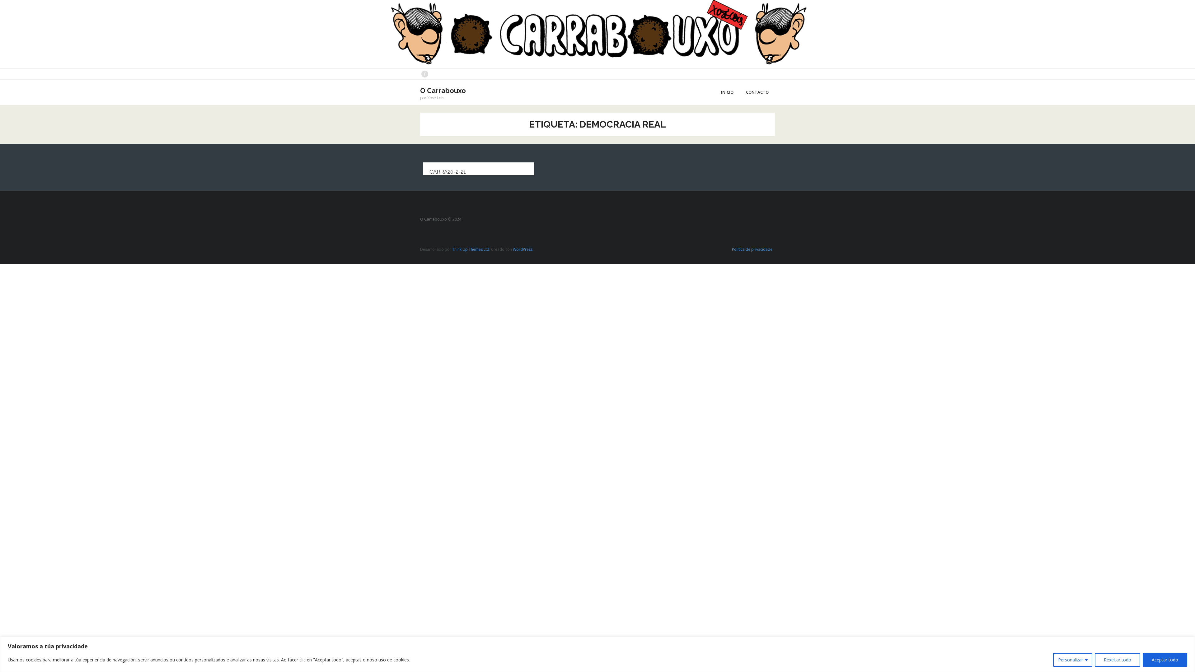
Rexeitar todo (1117, 660)
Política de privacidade (752, 249)
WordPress (522, 249)
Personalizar (1070, 660)
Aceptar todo (1165, 660)
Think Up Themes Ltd (470, 249)
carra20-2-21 (447, 172)
